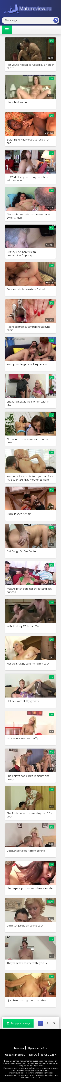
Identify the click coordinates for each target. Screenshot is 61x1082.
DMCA (33, 1054)
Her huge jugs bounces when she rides (30, 888)
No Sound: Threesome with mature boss (28, 440)
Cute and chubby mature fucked (26, 289)
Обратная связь (15, 1054)
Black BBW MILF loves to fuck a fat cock (28, 141)
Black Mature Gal (17, 102)
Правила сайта (37, 1048)
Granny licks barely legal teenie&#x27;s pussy (21, 253)
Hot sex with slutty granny (23, 700)
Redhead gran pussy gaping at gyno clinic (28, 328)
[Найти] (55, 20)
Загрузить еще (20, 1023)
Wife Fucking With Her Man (23, 626)
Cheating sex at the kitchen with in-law (28, 403)
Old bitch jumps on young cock (25, 925)
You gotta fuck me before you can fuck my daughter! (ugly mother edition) (30, 478)
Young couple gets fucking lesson (27, 364)
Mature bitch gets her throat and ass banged (29, 590)
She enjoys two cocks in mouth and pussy (28, 777)
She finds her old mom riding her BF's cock (29, 815)
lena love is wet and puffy (22, 738)
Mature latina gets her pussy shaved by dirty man (29, 216)
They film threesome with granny (27, 962)
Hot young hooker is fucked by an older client (30, 66)
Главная (19, 1048)
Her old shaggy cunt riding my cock (28, 663)
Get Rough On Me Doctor (22, 551)
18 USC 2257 (48, 1054)
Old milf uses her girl (19, 513)
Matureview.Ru (27, 8)
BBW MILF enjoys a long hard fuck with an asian (27, 178)
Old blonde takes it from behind (26, 850)
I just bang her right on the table (26, 1000)
